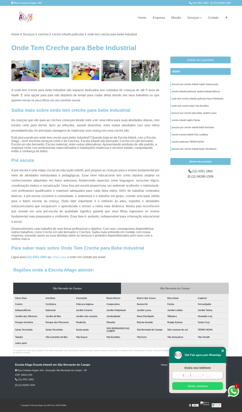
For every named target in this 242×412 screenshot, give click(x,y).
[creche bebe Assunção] (25, 71)
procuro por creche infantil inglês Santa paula (195, 84)
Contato (213, 17)
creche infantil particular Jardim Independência (196, 91)
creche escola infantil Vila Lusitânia (190, 134)
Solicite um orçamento (200, 59)
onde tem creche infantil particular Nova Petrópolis (197, 98)
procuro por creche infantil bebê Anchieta (193, 127)
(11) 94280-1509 (222, 3)
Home (142, 17)
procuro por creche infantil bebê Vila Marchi (194, 149)
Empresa (159, 17)
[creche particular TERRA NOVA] (85, 71)
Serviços (193, 17)
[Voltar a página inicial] (25, 17)
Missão (176, 17)
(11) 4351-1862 (200, 3)
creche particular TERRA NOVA (188, 141)
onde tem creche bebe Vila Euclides (190, 106)
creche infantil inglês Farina (186, 120)
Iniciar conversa (197, 386)
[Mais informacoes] (226, 18)
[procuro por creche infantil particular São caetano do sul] (55, 71)
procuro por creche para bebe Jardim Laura (194, 113)
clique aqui (59, 257)
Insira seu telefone (198, 367)
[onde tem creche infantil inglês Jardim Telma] (115, 71)
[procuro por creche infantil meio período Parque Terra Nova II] (145, 71)
